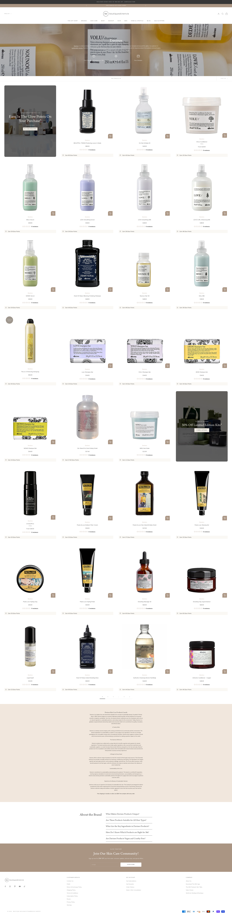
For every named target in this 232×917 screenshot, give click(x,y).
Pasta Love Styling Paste (87, 601)
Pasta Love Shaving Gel (202, 525)
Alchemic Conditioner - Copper (201, 678)
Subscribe (131, 864)
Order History (130, 887)
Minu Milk (202, 296)
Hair (119, 20)
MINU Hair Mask (145, 448)
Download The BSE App (193, 884)
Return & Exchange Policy (74, 887)
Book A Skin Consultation (133, 890)
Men (125, 20)
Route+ (69, 899)
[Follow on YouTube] (20, 886)
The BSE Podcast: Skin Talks (194, 887)
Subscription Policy (72, 896)
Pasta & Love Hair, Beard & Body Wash (144, 525)
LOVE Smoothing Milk (144, 220)
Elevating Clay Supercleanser (202, 601)
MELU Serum (30, 220)
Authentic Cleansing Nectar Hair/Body (144, 678)
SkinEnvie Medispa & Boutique (194, 893)
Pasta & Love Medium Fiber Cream (87, 525)
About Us (188, 881)
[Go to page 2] (129, 697)
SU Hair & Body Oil (144, 143)
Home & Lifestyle (137, 20)
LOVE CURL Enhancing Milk (201, 220)
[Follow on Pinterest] (15, 886)
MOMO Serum (30, 296)
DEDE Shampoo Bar (202, 372)
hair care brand (94, 46)
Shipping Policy (71, 890)
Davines (76, 46)
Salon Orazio (189, 890)
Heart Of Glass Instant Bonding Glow (87, 678)
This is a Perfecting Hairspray (30, 372)
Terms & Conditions (72, 893)
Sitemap (69, 905)
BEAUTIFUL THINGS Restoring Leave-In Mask (87, 143)
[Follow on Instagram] (10, 886)
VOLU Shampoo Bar (145, 372)
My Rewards (130, 884)
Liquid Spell (30, 678)
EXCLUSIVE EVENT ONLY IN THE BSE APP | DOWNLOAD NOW (116, 1)
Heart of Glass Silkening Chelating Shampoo (87, 296)
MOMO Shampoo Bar (30, 448)
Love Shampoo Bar (87, 372)
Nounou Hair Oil (144, 296)
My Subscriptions (131, 881)
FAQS (68, 884)
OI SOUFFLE (30, 524)
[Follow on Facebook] (5, 886)
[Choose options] (224, 135)
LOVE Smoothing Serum (87, 220)
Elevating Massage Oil (144, 601)
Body (103, 20)
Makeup (111, 20)
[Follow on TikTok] (24, 886)
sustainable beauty (77, 48)
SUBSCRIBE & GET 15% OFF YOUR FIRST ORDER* (116, 5)
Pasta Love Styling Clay (30, 601)
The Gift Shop (73, 20)
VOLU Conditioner (201, 142)
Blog (149, 20)
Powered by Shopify (34, 911)
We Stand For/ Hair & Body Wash (87, 448)
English (7, 13)
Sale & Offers (159, 20)
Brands (84, 20)
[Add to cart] (110, 136)
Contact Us (70, 881)
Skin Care (94, 20)
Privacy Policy (71, 902)
